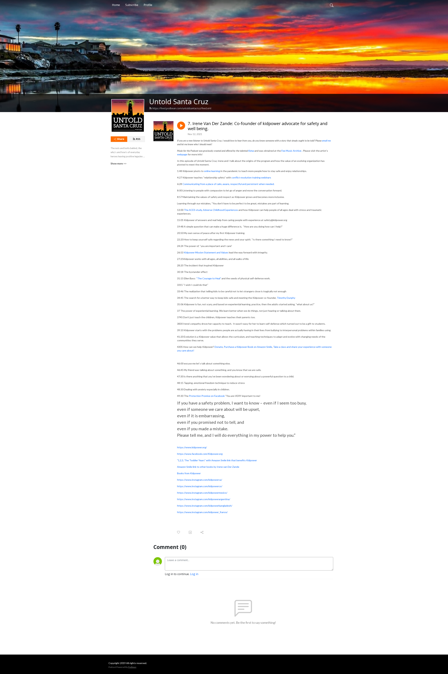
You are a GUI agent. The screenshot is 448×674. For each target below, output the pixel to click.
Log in (194, 574)
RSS (138, 139)
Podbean (132, 667)
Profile (148, 5)
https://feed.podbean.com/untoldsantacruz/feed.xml (181, 108)
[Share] (202, 532)
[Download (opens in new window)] (190, 532)
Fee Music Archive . (292, 150)
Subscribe (131, 5)
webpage (182, 154)
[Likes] (179, 532)
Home (116, 5)
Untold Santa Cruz (178, 101)
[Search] (331, 4)
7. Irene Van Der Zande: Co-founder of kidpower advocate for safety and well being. (257, 126)
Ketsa (251, 150)
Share (120, 139)
